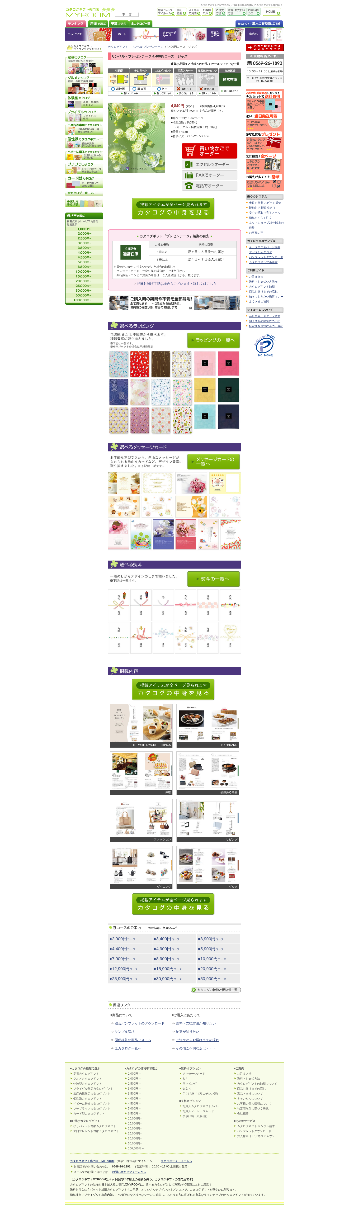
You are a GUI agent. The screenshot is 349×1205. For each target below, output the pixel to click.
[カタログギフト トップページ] (90, 15)
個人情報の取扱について (264, 321)
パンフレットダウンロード (266, 257)
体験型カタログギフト (87, 1083)
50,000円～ (135, 1143)
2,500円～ (134, 1083)
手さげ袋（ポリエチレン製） (201, 1093)
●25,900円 (123, 978)
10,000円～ (135, 1118)
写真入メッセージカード (198, 1111)
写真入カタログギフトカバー (201, 1106)
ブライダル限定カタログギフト (93, 1088)
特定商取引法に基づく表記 (266, 326)
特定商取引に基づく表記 (253, 1108)
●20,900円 (212, 968)
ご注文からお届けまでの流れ (197, 1040)
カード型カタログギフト (89, 1113)
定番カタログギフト (86, 1073)
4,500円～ (134, 1103)
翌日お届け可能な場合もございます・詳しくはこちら (177, 283)
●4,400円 (122, 948)
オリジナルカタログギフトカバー (225, 34)
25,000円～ (135, 1133)
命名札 (264, 34)
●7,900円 (122, 958)
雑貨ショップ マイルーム (159, 12)
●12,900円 (123, 968)
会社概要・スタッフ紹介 (264, 316)
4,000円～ (134, 1098)
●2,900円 (122, 938)
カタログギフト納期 (262, 286)
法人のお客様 (250, 23)
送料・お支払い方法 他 (263, 281)
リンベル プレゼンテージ (147, 46)
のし (135, 34)
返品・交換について (250, 1093)
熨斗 (185, 1078)
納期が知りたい (187, 1032)
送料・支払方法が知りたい (196, 1023)
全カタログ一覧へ (128, 1048)
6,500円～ (134, 1113)
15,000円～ (135, 1123)
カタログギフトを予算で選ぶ (118, 23)
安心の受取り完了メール (264, 212)
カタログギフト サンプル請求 (256, 1126)
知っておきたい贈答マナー (266, 296)
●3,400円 (167, 938)
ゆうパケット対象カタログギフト (94, 1126)
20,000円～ (135, 1128)
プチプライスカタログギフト (91, 1108)
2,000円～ (134, 1078)
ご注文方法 (219, 12)
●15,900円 (168, 968)
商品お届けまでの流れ (263, 291)
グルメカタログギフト (87, 1078)
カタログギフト (273, 12)
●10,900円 (212, 958)
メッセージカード (182, 34)
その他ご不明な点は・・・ (196, 1048)
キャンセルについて (250, 1098)
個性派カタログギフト (87, 1098)
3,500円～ (134, 1093)
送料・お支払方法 (248, 1078)
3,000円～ (134, 1088)
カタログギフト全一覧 (140, 23)
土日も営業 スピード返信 (265, 202)
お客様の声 (207, 12)
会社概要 (181, 12)
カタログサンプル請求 (263, 262)
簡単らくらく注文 (260, 217)
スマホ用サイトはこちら (176, 1161)
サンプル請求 (125, 1032)
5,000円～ (134, 1108)
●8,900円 (167, 958)
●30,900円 (168, 978)
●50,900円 (212, 978)
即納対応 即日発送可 (262, 207)
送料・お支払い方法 (236, 12)
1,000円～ (134, 1073)
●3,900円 (211, 938)
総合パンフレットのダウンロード (140, 1023)
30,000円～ (135, 1138)
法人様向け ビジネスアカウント (257, 1136)
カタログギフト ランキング (75, 23)
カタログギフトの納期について (257, 1083)
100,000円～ (136, 1148)
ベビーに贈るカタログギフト (91, 1103)
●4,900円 (167, 948)
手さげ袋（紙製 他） (196, 1116)
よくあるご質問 (194, 12)
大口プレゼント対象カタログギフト (96, 1131)
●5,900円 (211, 948)
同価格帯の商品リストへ (133, 1040)
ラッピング (88, 34)
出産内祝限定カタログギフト (91, 1093)
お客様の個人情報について (254, 1103)
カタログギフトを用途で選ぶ (97, 23)
